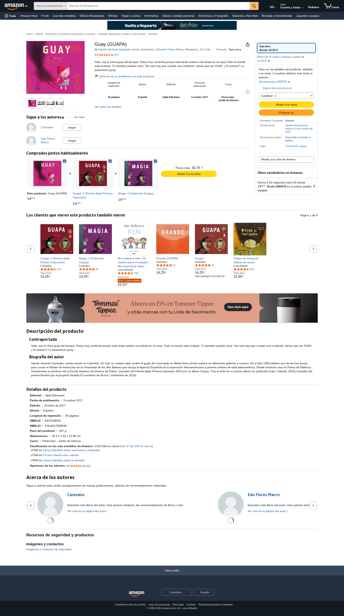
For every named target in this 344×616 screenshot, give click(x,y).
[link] (93, 173)
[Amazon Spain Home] (136, 594)
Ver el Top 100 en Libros (136, 446)
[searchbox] (159, 6)
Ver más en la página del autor (86, 511)
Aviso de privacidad (159, 604)
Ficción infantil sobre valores (61, 455)
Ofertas (112, 15)
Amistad (153, 34)
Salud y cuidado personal (178, 15)
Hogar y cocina (130, 15)
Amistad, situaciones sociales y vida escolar (122, 34)
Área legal (178, 604)
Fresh (45, 15)
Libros (29, 34)
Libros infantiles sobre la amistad (63, 460)
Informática (151, 15)
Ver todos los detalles (108, 106)
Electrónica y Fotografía (213, 15)
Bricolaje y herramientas (277, 15)
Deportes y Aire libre (245, 15)
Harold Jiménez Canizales (115, 49)
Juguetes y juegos (307, 15)
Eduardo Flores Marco (170, 49)
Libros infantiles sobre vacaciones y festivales (71, 450)
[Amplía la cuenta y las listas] (302, 7)
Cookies (191, 604)
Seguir (72, 127)
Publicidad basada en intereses (215, 604)
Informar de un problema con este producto (126, 76)
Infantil (39, 34)
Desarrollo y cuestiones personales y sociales (70, 34)
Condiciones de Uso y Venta (130, 604)
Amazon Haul (29, 15)
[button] (10, 16)
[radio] (286, 48)
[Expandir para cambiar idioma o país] (275, 7)
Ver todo (79, 117)
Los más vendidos (64, 15)
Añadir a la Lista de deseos (278, 159)
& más (205, 49)
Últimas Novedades (92, 15)
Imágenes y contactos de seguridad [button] (48, 549)
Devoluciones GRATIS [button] (273, 81)
